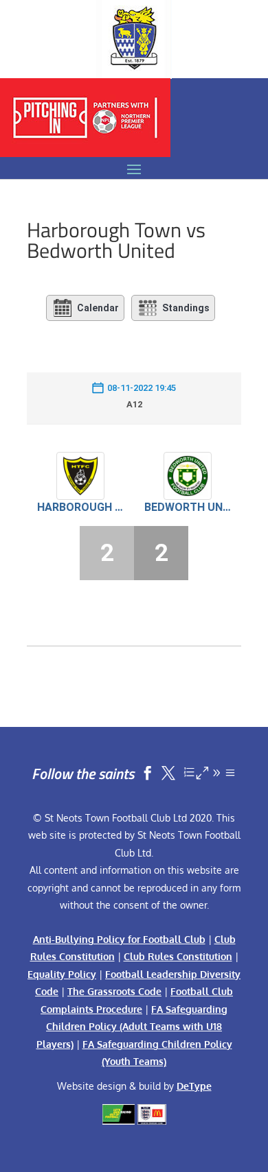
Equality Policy (61, 974)
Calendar (98, 307)
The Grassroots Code (114, 991)
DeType (194, 1086)
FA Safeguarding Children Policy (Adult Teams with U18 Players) (132, 1026)
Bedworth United (187, 507)
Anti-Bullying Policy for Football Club (119, 939)
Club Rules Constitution (178, 956)
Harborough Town (80, 507)
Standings (186, 307)
